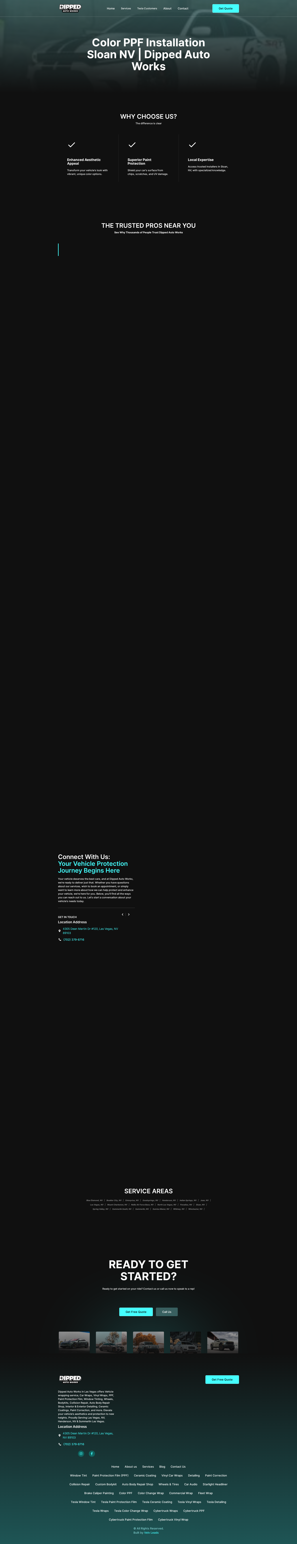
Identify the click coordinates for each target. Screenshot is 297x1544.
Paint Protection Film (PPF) (110, 1475)
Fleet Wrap (205, 1493)
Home (111, 8)
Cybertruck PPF (194, 1510)
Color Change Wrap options (194, 426)
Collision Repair (79, 1484)
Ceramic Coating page (194, 640)
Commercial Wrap (181, 1493)
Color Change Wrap (151, 1493)
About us (131, 1466)
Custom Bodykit (106, 1484)
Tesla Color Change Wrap (131, 1510)
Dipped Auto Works (107, 719)
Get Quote (226, 8)
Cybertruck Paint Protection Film (131, 1519)
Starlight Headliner (215, 1484)
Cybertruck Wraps (165, 1510)
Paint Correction (216, 1475)
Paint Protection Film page (122, 387)
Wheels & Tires (169, 1484)
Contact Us (178, 1466)
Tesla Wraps (100, 1510)
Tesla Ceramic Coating (157, 1502)
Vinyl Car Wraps (172, 1475)
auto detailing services (144, 472)
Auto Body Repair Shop (137, 1484)
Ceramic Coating (145, 1475)
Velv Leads (151, 1532)
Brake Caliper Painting (99, 1493)
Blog (162, 1466)
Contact (183, 8)
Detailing (194, 1475)
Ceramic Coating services (130, 558)
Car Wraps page (123, 690)
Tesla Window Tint (83, 1502)
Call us (166, 1311)
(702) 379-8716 (73, 939)
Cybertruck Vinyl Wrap (173, 1519)
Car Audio (190, 1484)
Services (148, 1466)
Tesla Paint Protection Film (119, 1502)
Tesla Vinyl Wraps (189, 1502)
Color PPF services (117, 340)
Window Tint (78, 1475)
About (167, 8)
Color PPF (125, 1493)
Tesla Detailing (216, 1502)
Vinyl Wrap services (202, 511)
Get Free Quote (136, 1311)
